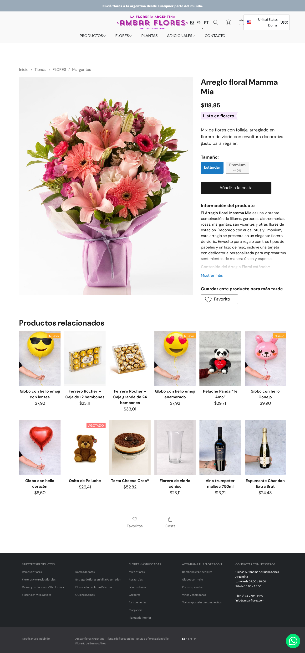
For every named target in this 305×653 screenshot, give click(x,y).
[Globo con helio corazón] (39, 447)
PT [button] (206, 22)
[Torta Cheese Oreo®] (130, 447)
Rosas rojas (136, 579)
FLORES (122, 35)
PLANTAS (149, 35)
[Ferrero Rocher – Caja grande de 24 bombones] (130, 358)
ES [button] (191, 22)
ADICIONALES (180, 35)
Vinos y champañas (194, 594)
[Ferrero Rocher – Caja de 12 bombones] (85, 358)
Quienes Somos (85, 594)
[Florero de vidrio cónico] (175, 447)
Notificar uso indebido (36, 638)
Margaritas (81, 69)
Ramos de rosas (85, 572)
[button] (152, 22)
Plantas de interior (140, 617)
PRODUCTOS (91, 35)
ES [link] (183, 638)
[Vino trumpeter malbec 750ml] (220, 447)
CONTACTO (215, 35)
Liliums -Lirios (137, 587)
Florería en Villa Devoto (36, 594)
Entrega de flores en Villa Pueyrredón (98, 579)
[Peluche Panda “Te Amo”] (220, 358)
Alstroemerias (137, 602)
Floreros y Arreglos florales (39, 579)
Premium (237, 167)
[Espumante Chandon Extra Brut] (265, 447)
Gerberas (134, 594)
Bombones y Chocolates (197, 572)
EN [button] (199, 22)
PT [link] (196, 638)
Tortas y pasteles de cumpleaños (202, 602)
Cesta (170, 526)
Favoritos (135, 526)
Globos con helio (192, 579)
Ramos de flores (32, 572)
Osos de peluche (192, 587)
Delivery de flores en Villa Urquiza (43, 587)
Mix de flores (137, 572)
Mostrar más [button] (212, 275)
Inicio (23, 69)
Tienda (40, 69)
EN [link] (190, 638)
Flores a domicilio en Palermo (93, 587)
